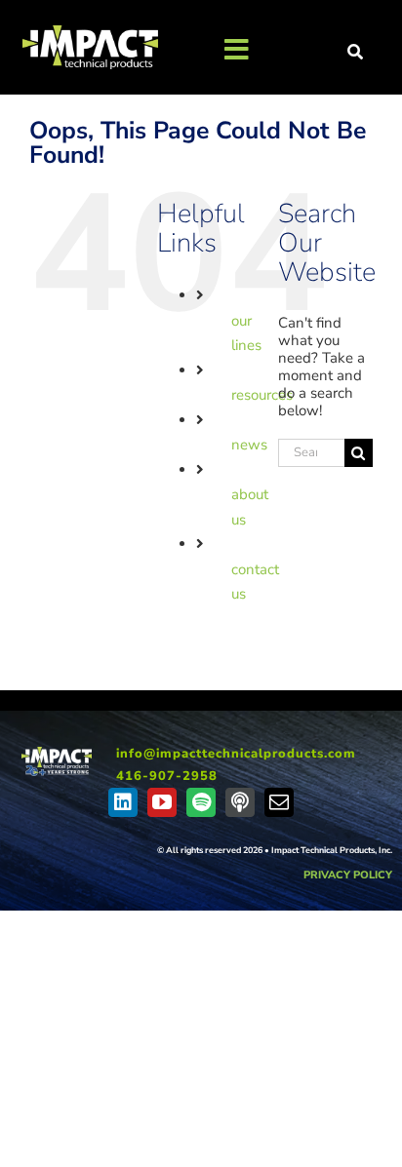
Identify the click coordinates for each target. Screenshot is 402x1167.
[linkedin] (123, 802)
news (249, 444)
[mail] (279, 802)
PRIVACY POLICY (347, 875)
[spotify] (201, 802)
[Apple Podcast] (240, 802)
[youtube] (162, 802)
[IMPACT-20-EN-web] (56, 753)
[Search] (356, 52)
